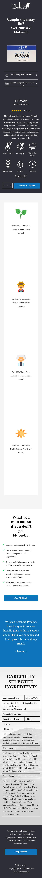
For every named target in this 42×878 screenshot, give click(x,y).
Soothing (20, 171)
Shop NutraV (21, 851)
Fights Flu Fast (8, 153)
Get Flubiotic (21, 598)
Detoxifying (20, 153)
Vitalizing (32, 171)
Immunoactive (8, 171)
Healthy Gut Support (32, 154)
